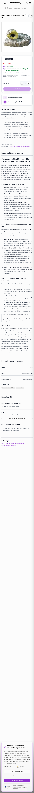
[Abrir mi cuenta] (27, 3)
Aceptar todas (18, 780)
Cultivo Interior (11, 443)
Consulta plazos (12, 76)
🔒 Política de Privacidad (20, 767)
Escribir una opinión (18, 418)
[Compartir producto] (31, 15)
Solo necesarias (18, 776)
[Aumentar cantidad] (28, 83)
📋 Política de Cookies (7, 767)
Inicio (3, 443)
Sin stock (17, 89)
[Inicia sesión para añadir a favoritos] (27, 15)
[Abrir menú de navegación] (5, 3)
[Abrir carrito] (30, 3)
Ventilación (26, 146)
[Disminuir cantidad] (21, 83)
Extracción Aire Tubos (15, 146)
